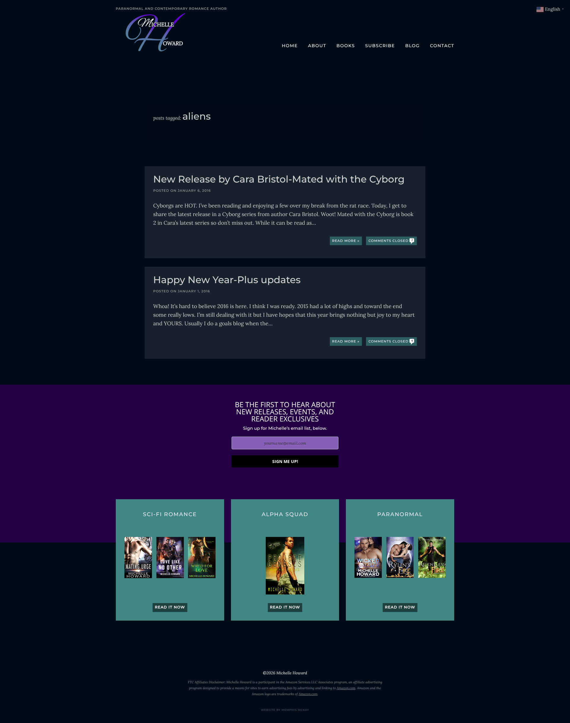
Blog (412, 45)
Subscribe (380, 45)
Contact (442, 45)
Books (345, 45)
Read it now (170, 607)
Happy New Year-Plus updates (227, 280)
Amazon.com (346, 688)
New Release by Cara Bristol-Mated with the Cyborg (279, 180)
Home (290, 45)
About (317, 45)
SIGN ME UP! (285, 461)
